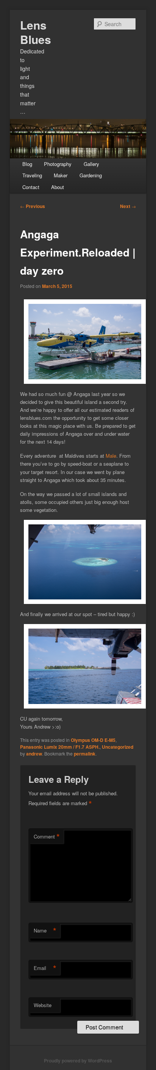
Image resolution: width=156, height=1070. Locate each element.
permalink (84, 753)
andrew (34, 753)
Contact (30, 187)
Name (45, 931)
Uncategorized (117, 746)
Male (111, 455)
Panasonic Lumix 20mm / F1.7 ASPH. (60, 746)
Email (45, 968)
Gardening (91, 175)
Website (42, 1005)
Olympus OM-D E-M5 (93, 740)
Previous (32, 206)
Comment (47, 837)
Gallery (91, 163)
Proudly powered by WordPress (78, 1060)
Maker (60, 175)
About (57, 187)
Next (128, 206)
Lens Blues (35, 32)
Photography (58, 163)
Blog (27, 163)
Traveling (32, 175)
